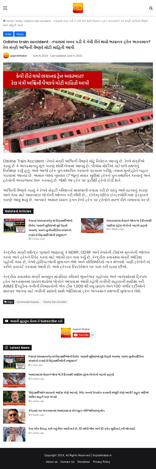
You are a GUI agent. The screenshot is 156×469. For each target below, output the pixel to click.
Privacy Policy (101, 461)
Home (9, 21)
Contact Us (67, 461)
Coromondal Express (28, 302)
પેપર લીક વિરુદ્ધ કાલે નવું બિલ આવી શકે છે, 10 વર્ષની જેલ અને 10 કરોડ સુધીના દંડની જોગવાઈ (81, 429)
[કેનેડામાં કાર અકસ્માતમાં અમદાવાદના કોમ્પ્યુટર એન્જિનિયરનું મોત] (14, 416)
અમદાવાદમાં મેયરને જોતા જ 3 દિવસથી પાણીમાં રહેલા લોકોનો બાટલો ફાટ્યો (71, 374)
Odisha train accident (54, 302)
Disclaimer (83, 461)
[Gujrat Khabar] (78, 8)
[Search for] (151, 9)
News (20, 34)
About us (51, 461)
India (19, 21)
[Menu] (5, 9)
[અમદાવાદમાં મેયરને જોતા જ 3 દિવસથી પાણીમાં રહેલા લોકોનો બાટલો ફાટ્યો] (92, 225)
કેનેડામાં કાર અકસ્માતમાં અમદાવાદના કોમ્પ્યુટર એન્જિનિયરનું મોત (66, 411)
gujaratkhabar (18, 55)
